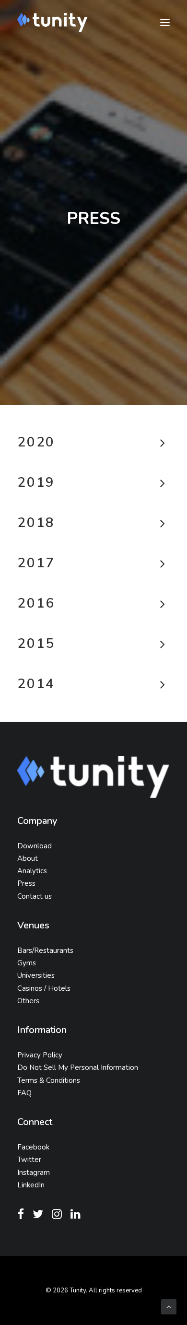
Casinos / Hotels (43, 988)
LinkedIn (31, 1185)
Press (26, 883)
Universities (36, 975)
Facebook (33, 1147)
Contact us (34, 896)
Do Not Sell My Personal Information (77, 1067)
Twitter (29, 1159)
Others (28, 1001)
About (27, 858)
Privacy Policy (39, 1055)
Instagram (33, 1172)
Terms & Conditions (48, 1080)
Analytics (32, 871)
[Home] (93, 776)
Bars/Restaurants (45, 950)
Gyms (26, 963)
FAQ (24, 1093)
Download (34, 846)
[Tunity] (52, 22)
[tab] (93, 442)
